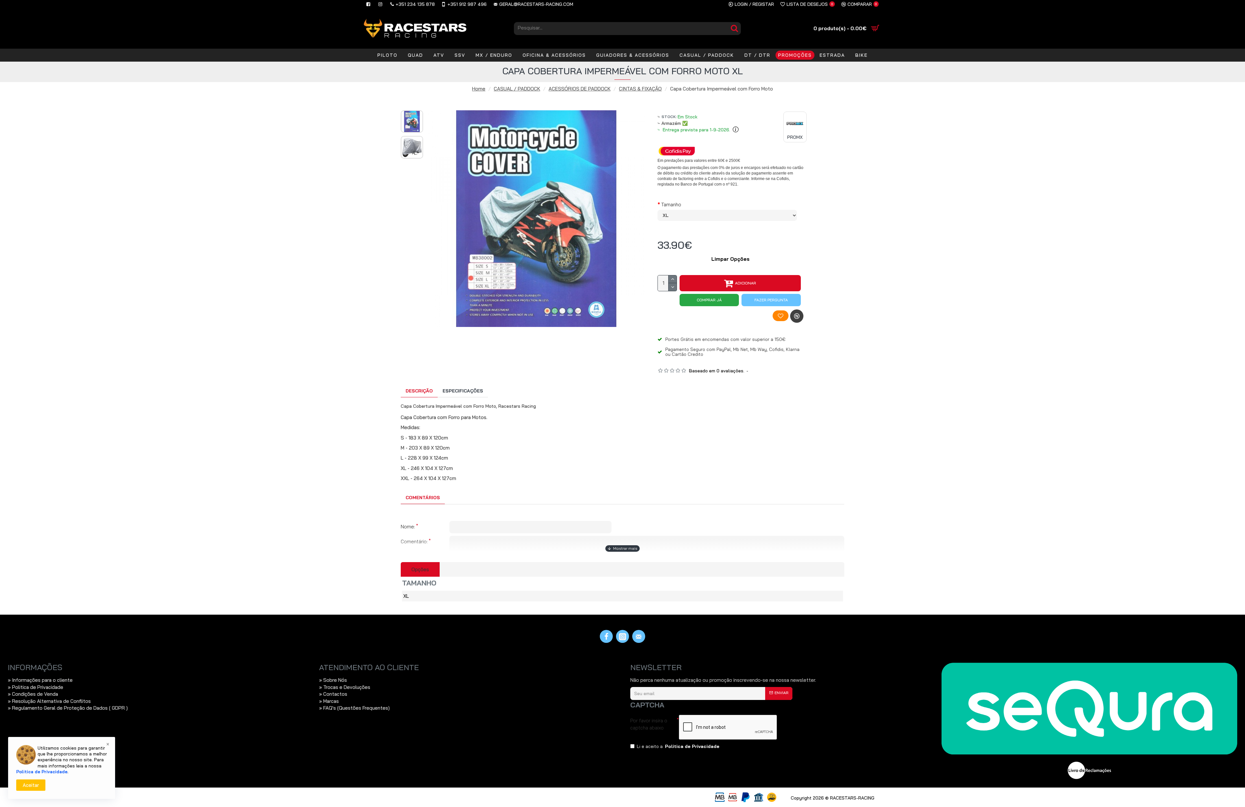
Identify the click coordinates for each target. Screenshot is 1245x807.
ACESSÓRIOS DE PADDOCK (580, 89)
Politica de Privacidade (41, 771)
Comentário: (414, 541)
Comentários (423, 497)
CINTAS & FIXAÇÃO (640, 89)
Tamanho (671, 204)
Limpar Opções (730, 259)
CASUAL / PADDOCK (517, 89)
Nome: (408, 527)
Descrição (419, 391)
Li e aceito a (678, 746)
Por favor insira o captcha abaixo (648, 723)
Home (478, 89)
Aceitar (31, 785)
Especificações (463, 391)
